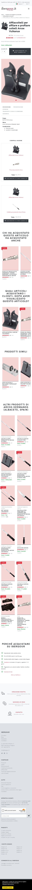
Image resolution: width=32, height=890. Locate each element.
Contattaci (4, 740)
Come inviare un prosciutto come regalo (11, 790)
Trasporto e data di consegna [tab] (13, 111)
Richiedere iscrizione (6, 865)
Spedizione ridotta (19, 692)
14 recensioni (21, 37)
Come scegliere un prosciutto (8, 788)
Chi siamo (3, 735)
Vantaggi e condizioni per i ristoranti (10, 863)
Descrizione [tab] (7, 107)
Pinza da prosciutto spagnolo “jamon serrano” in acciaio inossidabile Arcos (9, 273)
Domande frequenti (6, 782)
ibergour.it (19, 852)
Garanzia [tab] (6, 113)
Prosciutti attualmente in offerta (9, 821)
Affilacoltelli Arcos (16, 155)
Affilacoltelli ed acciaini (8, 16)
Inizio (2, 14)
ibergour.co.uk (4, 850)
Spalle (2, 764)
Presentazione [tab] (18, 107)
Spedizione (7, 662)
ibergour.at (4, 847)
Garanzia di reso (8, 672)
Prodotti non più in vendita (8, 837)
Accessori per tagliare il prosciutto (13, 14)
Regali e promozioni (6, 835)
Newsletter (4, 739)
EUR (27, 4)
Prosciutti (3, 762)
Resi (2, 786)
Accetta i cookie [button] (7, 887)
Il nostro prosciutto (6, 830)
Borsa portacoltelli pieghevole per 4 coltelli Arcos (7, 620)
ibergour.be (4, 848)
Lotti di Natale (4, 773)
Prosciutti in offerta (6, 834)
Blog (2, 737)
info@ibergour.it (5, 750)
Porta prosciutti (5, 766)
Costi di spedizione (6, 784)
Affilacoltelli (4, 769)
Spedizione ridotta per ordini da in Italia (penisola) (15, 2)
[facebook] (4, 753)
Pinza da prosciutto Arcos (16, 170)
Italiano (20, 4)
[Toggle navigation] (29, 9)
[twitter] (2, 753)
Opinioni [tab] (5, 109)
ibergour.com (4, 852)
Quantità (4, 49)
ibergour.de (4, 854)
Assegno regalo (5, 832)
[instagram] (7, 753)
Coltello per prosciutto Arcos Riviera (16, 212)
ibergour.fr (19, 848)
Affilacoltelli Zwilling (9, 384)
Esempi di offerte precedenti (8, 819)
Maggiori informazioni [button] (8, 884)
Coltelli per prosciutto (6, 768)
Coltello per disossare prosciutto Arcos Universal (7, 549)
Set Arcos (4, 510)
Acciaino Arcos (22, 548)
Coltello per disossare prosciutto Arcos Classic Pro (23, 475)
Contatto (19, 712)
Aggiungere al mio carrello (20, 51)
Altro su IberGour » (16, 675)
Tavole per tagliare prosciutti (8, 771)
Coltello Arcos (22, 439)
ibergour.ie (19, 850)
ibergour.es (19, 847)
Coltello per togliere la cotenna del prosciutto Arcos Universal (23, 512)
